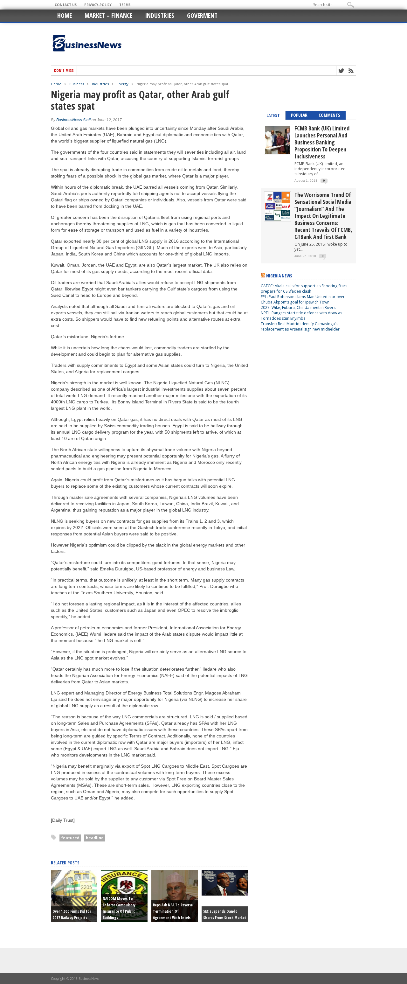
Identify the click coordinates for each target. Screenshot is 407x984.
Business (76, 83)
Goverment (202, 15)
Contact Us (66, 5)
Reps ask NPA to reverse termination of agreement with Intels (173, 911)
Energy (122, 83)
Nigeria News (279, 276)
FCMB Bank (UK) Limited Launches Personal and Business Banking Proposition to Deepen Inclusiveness (321, 142)
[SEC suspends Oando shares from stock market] (225, 894)
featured (70, 838)
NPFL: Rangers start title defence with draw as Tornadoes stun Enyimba (301, 315)
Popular (299, 115)
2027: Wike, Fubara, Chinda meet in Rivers (298, 307)
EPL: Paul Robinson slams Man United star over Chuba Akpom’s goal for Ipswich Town (303, 299)
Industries (159, 15)
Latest (273, 115)
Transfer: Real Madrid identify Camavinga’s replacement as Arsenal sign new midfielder (300, 326)
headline (95, 838)
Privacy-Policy (98, 5)
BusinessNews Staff (73, 120)
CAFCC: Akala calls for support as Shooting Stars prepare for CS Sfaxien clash (304, 288)
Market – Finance (108, 15)
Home (64, 15)
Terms (124, 5)
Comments (329, 115)
